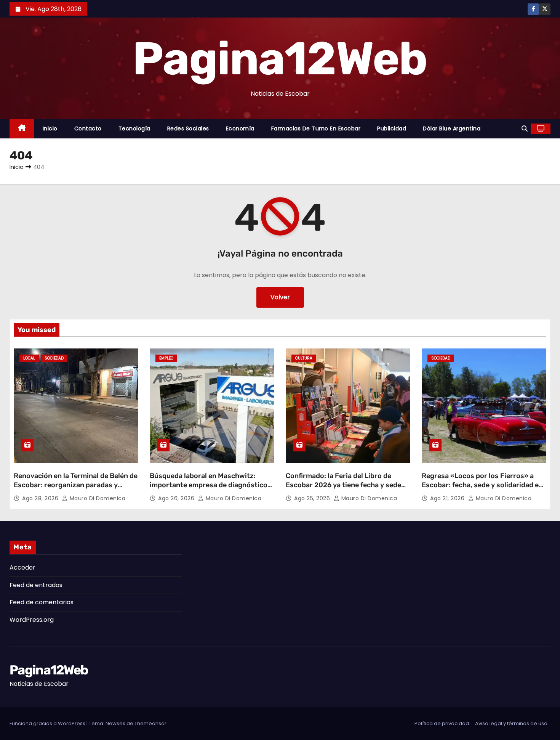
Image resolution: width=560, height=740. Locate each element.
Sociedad (54, 358)
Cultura (303, 358)
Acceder (22, 567)
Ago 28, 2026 (41, 498)
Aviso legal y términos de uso (511, 723)
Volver (280, 297)
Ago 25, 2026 (313, 498)
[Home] (22, 128)
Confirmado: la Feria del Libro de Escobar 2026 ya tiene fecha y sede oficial (343, 485)
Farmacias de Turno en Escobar (316, 128)
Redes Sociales (188, 128)
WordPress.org (32, 619)
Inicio (50, 128)
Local (29, 358)
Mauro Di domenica (96, 498)
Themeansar (150, 723)
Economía (240, 128)
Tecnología (134, 128)
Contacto (88, 128)
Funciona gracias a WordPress (48, 723)
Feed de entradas (36, 585)
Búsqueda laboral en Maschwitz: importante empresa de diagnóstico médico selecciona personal (208, 485)
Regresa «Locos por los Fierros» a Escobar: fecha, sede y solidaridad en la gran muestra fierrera (482, 485)
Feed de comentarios (42, 602)
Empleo (166, 358)
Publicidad (391, 128)
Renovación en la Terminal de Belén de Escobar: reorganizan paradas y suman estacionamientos (76, 485)
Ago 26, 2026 (177, 498)
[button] (525, 128)
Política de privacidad (441, 723)
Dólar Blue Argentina (451, 128)
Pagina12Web (280, 59)
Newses (115, 723)
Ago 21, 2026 (448, 498)
